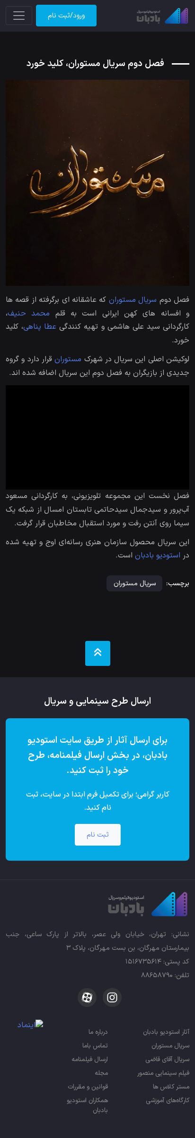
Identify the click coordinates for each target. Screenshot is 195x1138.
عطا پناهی (39, 326)
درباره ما (98, 1032)
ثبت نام (98, 835)
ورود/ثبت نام (66, 16)
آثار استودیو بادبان (166, 1032)
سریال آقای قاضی (167, 1059)
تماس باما (95, 1046)
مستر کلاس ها (171, 1087)
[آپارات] (87, 997)
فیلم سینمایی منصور (163, 1073)
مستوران (67, 359)
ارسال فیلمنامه (89, 1059)
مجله (101, 1073)
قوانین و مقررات (88, 1087)
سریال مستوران (133, 300)
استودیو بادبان (157, 555)
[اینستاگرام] (111, 997)
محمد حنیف (29, 313)
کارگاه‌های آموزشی (167, 1100)
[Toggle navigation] (19, 15)
